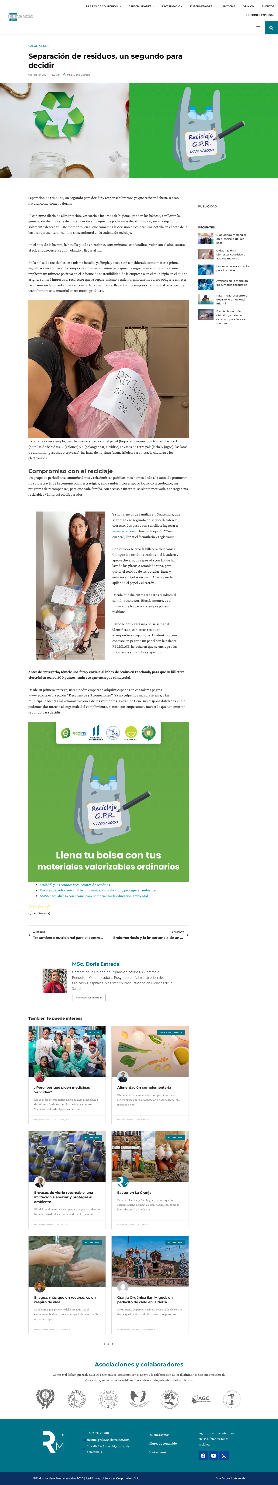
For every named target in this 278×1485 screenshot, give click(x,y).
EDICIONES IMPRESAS (260, 14)
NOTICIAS (229, 6)
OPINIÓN (248, 6)
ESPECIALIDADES (140, 6)
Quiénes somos (158, 1435)
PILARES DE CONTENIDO (102, 6)
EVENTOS (268, 6)
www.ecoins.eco (124, 531)
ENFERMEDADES (201, 6)
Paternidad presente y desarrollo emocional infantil (231, 299)
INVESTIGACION (172, 6)
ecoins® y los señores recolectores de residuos (75, 885)
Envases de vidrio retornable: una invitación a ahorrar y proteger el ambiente (98, 890)
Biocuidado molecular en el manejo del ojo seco (231, 239)
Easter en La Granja (134, 1193)
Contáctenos (157, 1452)
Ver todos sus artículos (89, 997)
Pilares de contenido (162, 1443)
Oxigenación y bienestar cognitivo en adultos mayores (231, 254)
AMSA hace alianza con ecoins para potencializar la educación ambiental (94, 896)
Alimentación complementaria (144, 1087)
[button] (271, 27)
